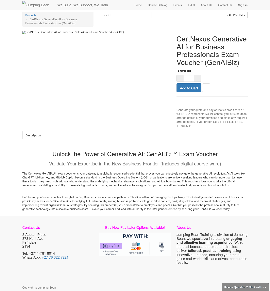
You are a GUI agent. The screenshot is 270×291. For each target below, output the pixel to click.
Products (30, 15)
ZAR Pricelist (235, 15)
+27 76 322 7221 (55, 257)
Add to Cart (189, 87)
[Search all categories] (147, 15)
